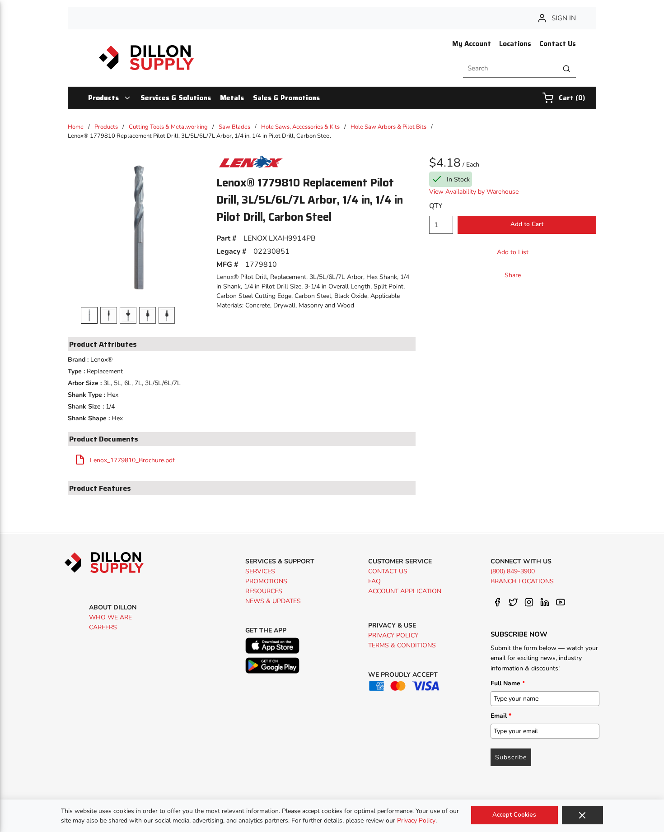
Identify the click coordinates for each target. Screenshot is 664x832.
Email (501, 715)
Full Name (508, 683)
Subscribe (511, 757)
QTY (435, 205)
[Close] (582, 815)
